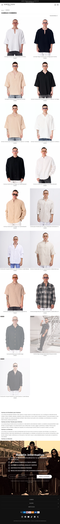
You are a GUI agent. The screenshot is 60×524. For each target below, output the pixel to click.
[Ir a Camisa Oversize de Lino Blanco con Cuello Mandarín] (45, 164)
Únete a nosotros (44, 476)
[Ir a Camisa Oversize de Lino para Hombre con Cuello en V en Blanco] (45, 122)
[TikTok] (31, 517)
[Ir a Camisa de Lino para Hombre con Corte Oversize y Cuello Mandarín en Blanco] (15, 249)
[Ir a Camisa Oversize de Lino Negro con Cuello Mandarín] (15, 164)
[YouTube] (28, 517)
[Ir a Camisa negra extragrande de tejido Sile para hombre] (45, 334)
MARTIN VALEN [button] (31, 506)
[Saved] (55, 5)
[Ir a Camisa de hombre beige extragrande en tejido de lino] (15, 292)
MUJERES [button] (31, 503)
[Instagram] (22, 517)
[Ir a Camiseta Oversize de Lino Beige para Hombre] (15, 79)
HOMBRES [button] (31, 499)
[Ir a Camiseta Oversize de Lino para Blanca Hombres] (15, 37)
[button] (2, 5)
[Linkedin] (35, 517)
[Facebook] (25, 517)
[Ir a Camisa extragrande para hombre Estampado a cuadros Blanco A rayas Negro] (45, 292)
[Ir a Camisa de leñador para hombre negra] (15, 334)
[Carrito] (58, 5)
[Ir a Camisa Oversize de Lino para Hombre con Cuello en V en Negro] (45, 79)
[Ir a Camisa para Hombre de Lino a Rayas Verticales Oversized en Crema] (45, 207)
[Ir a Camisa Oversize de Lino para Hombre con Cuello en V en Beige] (15, 122)
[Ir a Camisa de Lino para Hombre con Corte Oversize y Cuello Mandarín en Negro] (15, 377)
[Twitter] (38, 517)
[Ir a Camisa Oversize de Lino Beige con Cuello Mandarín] (15, 207)
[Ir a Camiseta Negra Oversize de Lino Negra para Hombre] (45, 37)
